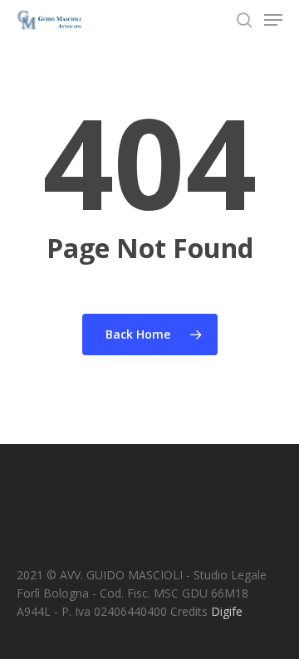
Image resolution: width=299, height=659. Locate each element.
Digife (227, 611)
